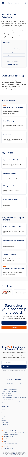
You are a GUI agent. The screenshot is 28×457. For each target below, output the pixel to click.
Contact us (14, 323)
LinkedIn (6, 446)
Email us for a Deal (9, 436)
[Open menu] (2, 3)
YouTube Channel (8, 448)
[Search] (25, 3)
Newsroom (4, 409)
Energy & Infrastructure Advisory (10, 391)
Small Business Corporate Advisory (10, 401)
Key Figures (4, 416)
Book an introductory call (10, 443)
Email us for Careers (9, 439)
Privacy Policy (5, 422)
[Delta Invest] (17, 292)
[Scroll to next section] (14, 454)
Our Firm (3, 411)
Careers (3, 414)
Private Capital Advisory (7, 399)
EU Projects (4, 424)
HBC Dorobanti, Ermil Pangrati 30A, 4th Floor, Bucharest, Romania (14, 433)
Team (2, 413)
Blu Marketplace (5, 403)
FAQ (2, 418)
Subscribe (6, 366)
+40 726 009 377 (8, 441)
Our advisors (14, 327)
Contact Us (4, 420)
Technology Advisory (6, 395)
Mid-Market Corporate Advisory (9, 389)
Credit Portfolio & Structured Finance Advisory (13, 397)
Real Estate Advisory (6, 393)
